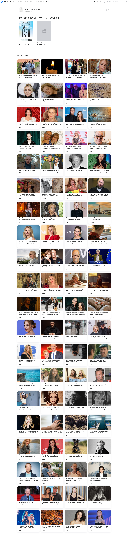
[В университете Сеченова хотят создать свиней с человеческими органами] (99, 308)
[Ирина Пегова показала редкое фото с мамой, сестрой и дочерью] (28, 70)
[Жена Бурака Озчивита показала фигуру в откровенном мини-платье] (28, 213)
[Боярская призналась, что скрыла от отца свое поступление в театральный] (28, 142)
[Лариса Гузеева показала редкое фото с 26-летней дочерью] (76, 70)
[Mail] (2, 2)
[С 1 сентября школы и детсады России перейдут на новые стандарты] (76, 284)
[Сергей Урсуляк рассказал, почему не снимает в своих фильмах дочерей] (28, 497)
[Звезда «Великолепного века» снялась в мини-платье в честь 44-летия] (28, 331)
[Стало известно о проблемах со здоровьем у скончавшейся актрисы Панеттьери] (28, 94)
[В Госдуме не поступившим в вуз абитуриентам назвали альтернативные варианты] (99, 426)
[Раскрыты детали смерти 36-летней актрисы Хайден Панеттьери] (52, 236)
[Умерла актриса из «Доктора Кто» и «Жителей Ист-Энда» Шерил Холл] (99, 402)
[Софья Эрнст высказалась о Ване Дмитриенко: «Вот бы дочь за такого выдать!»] (28, 426)
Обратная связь (121, 534)
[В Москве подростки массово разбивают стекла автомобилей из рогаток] (99, 118)
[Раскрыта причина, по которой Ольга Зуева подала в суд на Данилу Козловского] (52, 260)
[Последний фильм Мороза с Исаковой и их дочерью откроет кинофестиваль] (99, 284)
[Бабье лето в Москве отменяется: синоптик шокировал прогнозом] (76, 331)
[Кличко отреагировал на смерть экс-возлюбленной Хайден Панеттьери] (52, 355)
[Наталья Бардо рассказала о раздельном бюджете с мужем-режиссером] (52, 165)
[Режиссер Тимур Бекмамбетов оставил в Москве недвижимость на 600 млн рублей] (99, 189)
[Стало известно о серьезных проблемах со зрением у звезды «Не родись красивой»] (52, 118)
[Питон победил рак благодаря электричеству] (52, 521)
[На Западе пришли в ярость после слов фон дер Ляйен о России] (99, 260)
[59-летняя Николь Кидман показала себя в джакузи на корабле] (28, 450)
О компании (7, 534)
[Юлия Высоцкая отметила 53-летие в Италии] (76, 497)
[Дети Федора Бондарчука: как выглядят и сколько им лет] (76, 260)
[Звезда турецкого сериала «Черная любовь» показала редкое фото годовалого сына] (52, 450)
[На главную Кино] (5, 2)
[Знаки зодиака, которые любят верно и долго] (52, 473)
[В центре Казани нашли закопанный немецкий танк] (52, 189)
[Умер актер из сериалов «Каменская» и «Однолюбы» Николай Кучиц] (99, 355)
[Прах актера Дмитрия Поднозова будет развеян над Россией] (28, 165)
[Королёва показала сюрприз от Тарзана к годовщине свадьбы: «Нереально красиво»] (76, 308)
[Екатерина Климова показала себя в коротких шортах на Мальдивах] (28, 402)
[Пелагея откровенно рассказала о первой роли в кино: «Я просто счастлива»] (52, 284)
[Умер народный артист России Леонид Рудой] (52, 70)
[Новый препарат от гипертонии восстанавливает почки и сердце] (52, 426)
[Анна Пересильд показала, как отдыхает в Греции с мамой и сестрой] (52, 379)
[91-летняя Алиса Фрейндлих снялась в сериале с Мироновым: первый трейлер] (28, 284)
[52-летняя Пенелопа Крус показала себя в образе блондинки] (76, 521)
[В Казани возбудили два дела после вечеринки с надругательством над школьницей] (76, 355)
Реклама (13, 534)
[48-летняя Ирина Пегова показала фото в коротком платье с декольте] (99, 70)
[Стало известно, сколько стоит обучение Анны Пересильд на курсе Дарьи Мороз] (99, 521)
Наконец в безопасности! (24, 43)
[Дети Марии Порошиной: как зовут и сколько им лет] (52, 213)
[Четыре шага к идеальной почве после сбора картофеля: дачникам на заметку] (76, 426)
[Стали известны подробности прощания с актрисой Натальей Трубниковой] (52, 402)
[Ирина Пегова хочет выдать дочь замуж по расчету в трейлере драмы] (28, 308)
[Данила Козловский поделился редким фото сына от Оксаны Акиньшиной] (76, 402)
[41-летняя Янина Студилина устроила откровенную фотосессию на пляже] (76, 142)
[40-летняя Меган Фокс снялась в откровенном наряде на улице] (99, 165)
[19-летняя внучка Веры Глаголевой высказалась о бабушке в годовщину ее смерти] (76, 189)
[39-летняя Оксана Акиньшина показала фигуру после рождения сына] (76, 473)
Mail (2, 534)
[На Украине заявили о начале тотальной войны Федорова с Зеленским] (52, 331)
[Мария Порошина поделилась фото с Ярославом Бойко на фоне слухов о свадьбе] (76, 94)
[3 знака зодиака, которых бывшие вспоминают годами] (28, 189)
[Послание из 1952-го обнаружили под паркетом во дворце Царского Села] (99, 94)
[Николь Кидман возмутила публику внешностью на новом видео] (28, 260)
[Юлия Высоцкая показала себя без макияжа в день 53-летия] (28, 236)
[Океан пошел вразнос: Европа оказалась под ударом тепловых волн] (28, 379)
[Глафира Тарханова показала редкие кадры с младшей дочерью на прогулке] (76, 236)
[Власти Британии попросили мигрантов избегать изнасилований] (99, 213)
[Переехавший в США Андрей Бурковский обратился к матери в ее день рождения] (28, 473)
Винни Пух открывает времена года (43, 43)
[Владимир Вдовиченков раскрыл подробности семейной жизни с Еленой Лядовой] (76, 118)
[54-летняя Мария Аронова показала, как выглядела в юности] (99, 450)
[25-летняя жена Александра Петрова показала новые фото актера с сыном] (52, 497)
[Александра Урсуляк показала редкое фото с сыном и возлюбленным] (99, 473)
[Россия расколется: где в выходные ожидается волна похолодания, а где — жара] (76, 450)
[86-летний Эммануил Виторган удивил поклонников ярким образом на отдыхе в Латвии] (99, 142)
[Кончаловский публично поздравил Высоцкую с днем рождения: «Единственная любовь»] (52, 142)
